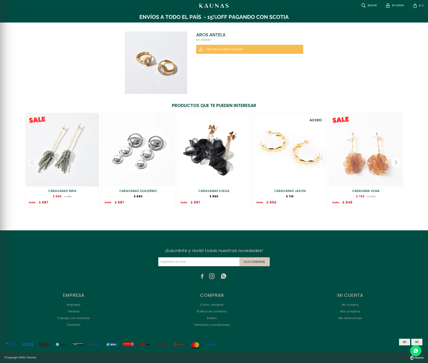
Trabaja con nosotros (73, 318)
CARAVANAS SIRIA (62, 191)
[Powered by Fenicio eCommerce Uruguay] (417, 357)
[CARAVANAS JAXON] (290, 149)
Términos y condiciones (212, 325)
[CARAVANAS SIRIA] (62, 149)
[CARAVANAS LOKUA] (214, 149)
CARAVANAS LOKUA (213, 191)
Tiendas (74, 311)
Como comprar (212, 305)
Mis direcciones (350, 318)
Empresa (73, 305)
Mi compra (350, 305)
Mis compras (350, 311)
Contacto (74, 325)
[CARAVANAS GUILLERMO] (138, 149)
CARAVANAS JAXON (290, 191)
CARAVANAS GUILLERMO (138, 191)
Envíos (212, 318)
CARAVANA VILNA (366, 191)
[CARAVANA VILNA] (366, 149)
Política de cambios (212, 311)
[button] (395, 162)
